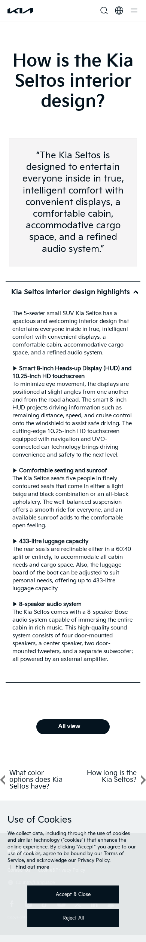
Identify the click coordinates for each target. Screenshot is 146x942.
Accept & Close (73, 894)
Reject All (73, 918)
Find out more (32, 867)
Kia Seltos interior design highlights (70, 292)
